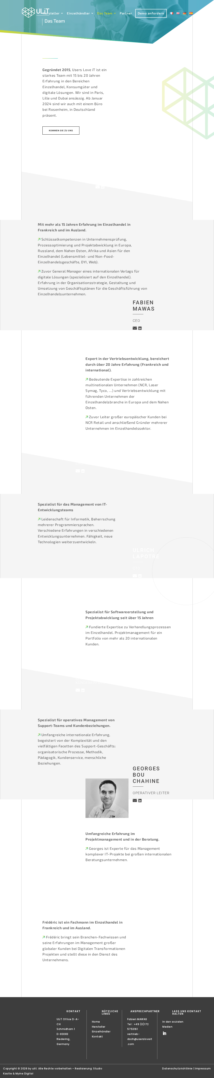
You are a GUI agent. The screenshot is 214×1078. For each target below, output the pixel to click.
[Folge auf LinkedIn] (164, 1033)
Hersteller (51, 13)
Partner (126, 13)
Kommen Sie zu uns (61, 130)
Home (96, 1021)
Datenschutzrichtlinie (177, 1068)
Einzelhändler (78, 13)
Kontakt (97, 1036)
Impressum (203, 1068)
